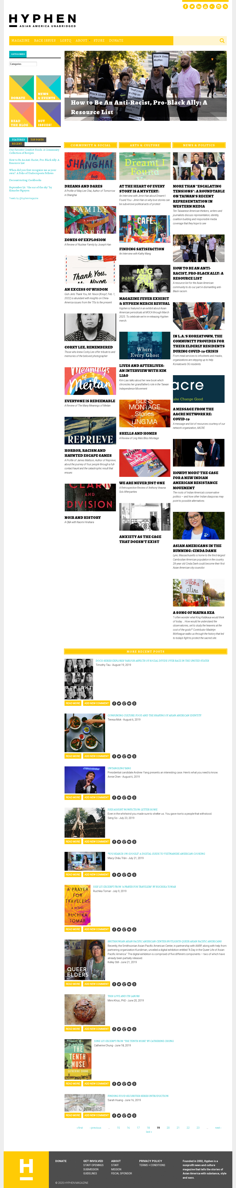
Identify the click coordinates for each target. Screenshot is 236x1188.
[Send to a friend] (129, 703)
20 (168, 1127)
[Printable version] (134, 703)
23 (198, 1127)
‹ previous (95, 1127)
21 (178, 1127)
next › (218, 1127)
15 (118, 1127)
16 (128, 1127)
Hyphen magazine (26, 1169)
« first (80, 1127)
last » (149, 1131)
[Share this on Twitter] (119, 703)
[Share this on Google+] (124, 703)
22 (188, 1127)
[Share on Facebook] (114, 703)
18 (148, 1127)
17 (138, 1127)
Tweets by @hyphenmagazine (23, 198)
